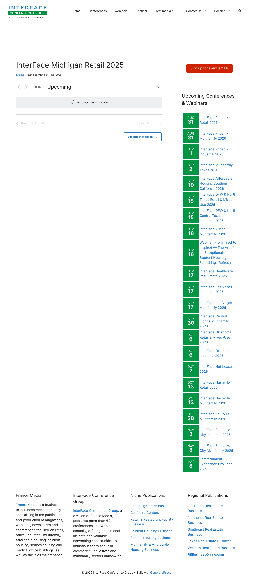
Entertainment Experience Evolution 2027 (216, 464)
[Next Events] (26, 87)
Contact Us (193, 11)
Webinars (121, 11)
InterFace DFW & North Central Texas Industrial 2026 (218, 216)
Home (76, 11)
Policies (219, 11)
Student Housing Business (151, 531)
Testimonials (164, 11)
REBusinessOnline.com (206, 554)
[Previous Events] (18, 87)
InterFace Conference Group (95, 511)
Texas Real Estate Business (209, 541)
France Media (27, 505)
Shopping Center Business (151, 506)
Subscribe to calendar (140, 136)
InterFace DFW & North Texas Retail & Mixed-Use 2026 (218, 199)
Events (20, 74)
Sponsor (141, 11)
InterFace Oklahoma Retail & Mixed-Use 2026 (215, 337)
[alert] (89, 102)
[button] (239, 11)
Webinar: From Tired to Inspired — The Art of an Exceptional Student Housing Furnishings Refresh (218, 252)
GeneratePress (160, 572)
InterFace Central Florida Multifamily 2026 (214, 321)
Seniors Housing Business (151, 538)
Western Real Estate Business (211, 548)
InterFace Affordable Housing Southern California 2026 (216, 183)
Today (38, 86)
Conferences (98, 11)
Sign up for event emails (209, 68)
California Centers (144, 513)
